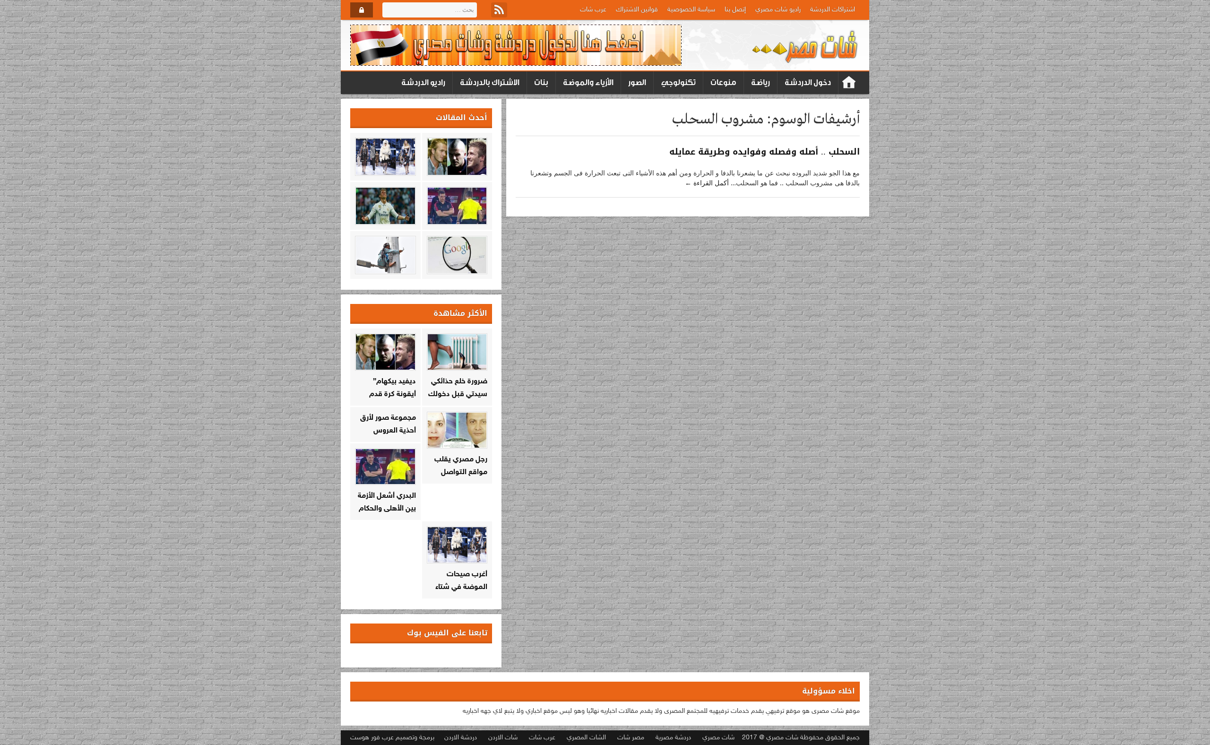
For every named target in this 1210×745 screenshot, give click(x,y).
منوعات (723, 82)
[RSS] (499, 9)
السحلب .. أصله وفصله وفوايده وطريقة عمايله (764, 152)
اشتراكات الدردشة (832, 10)
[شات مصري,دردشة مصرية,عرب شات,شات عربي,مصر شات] (806, 45)
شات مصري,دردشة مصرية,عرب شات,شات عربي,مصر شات (849, 82)
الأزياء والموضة (588, 82)
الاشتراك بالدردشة (489, 82)
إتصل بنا (735, 10)
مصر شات (630, 738)
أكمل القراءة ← (707, 182)
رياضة (760, 82)
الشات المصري (586, 738)
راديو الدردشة (423, 82)
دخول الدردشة (808, 82)
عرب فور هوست (372, 738)
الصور (637, 82)
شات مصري (718, 738)
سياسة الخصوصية (691, 10)
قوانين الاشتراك (637, 10)
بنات (541, 82)
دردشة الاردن (460, 738)
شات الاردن (503, 738)
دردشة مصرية (673, 738)
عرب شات (593, 10)
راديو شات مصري (778, 10)
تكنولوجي (678, 82)
